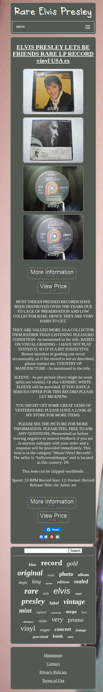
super (78, 593)
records (56, 613)
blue (32, 564)
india (50, 575)
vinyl (28, 628)
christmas (28, 621)
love (84, 612)
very (57, 619)
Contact (53, 663)
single (22, 582)
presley (33, 601)
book (58, 636)
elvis (61, 590)
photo (66, 574)
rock (46, 593)
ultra (71, 637)
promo (76, 619)
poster (49, 583)
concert (63, 629)
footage (81, 630)
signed (41, 612)
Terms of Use (53, 680)
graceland (40, 637)
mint (25, 610)
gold (72, 563)
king (36, 581)
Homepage (53, 655)
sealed (81, 581)
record (51, 563)
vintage (74, 601)
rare (31, 590)
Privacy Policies (53, 672)
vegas (45, 629)
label (54, 602)
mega (71, 611)
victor (42, 621)
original (30, 572)
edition (63, 582)
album (83, 574)
